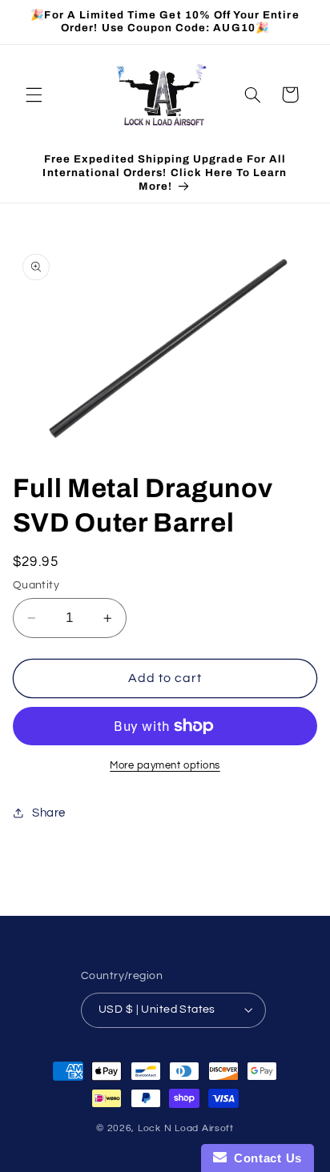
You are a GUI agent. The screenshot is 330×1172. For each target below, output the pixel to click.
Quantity (36, 585)
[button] (33, 94)
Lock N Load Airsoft (186, 1128)
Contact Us (264, 1158)
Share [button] (49, 813)
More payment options (165, 766)
